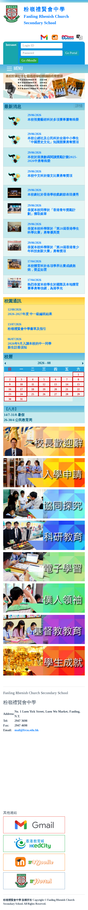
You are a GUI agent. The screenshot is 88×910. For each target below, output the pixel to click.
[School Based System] (64, 35)
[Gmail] (43, 35)
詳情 (79, 106)
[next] (79, 85)
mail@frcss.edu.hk (27, 730)
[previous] (8, 85)
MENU (18, 68)
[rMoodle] (54, 35)
